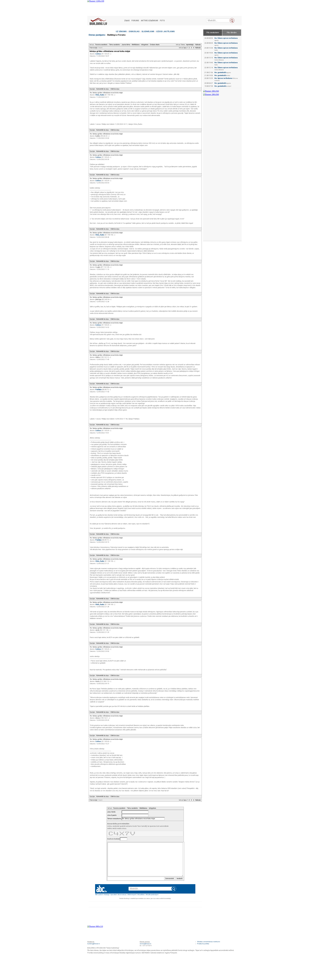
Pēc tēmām (232, 32)
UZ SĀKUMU (121, 31)
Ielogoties (144, 45)
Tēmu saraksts (114, 45)
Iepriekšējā (190, 45)
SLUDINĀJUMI (147, 31)
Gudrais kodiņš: (113, 839)
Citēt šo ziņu (115, 89)
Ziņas (127, 21)
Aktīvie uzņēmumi (149, 21)
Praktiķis (98, 389)
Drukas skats (154, 45)
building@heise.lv (93, 944)
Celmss (98, 54)
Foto (162, 21)
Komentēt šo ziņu (102, 89)
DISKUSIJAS (134, 31)
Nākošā (198, 45)
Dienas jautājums (97, 35)
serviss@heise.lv (145, 944)
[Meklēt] (232, 20)
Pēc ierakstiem (213, 32)
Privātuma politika (203, 944)
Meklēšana (135, 45)
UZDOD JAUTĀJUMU (165, 31)
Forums (135, 21)
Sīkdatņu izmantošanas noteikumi (208, 942)
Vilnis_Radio (100, 95)
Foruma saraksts (101, 45)
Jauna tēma (126, 45)
